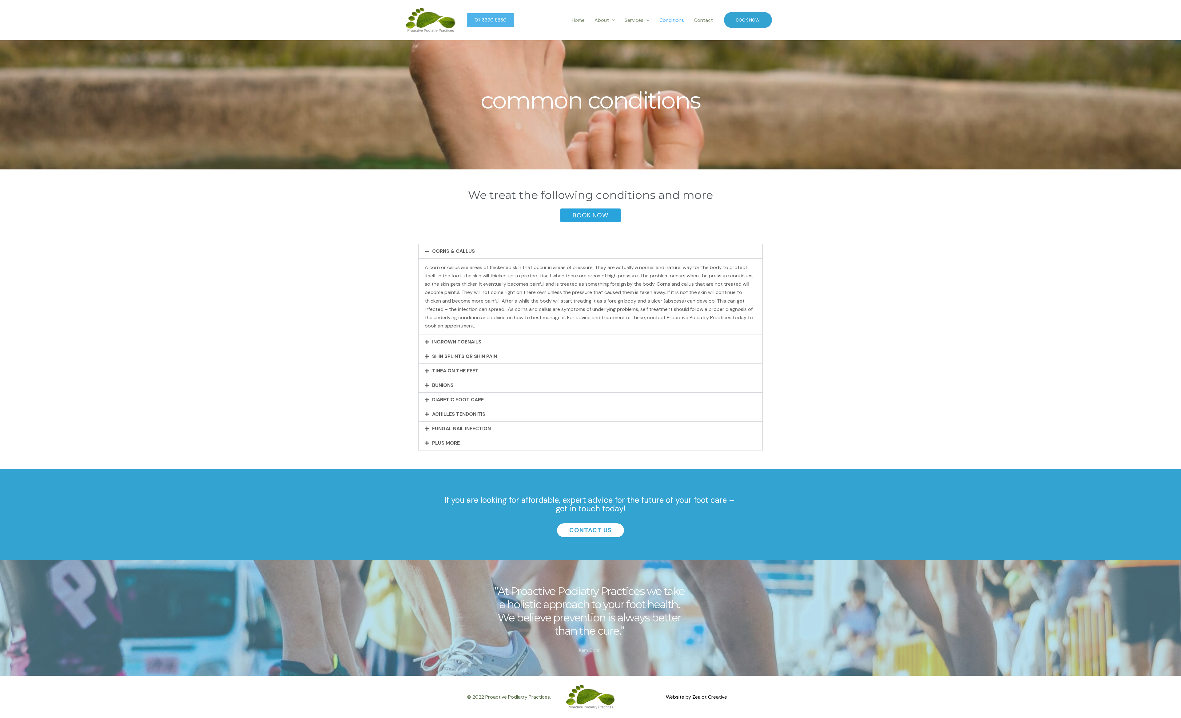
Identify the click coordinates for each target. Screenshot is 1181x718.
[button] (491, 20)
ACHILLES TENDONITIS (458, 414)
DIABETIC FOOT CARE (458, 399)
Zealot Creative (709, 697)
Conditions (671, 20)
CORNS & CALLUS (453, 251)
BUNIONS (443, 385)
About (601, 20)
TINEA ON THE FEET (455, 370)
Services (634, 20)
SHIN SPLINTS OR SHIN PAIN (464, 356)
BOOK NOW (748, 20)
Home (578, 20)
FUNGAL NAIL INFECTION (461, 428)
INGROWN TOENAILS (456, 342)
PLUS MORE (446, 443)
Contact (703, 20)
